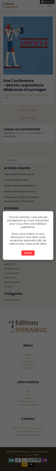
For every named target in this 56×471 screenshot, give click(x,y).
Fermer (28, 253)
